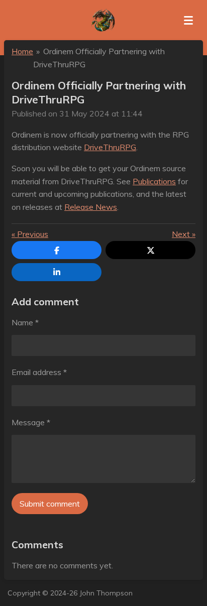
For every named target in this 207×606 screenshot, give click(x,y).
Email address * (39, 372)
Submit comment (50, 504)
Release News (90, 207)
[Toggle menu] (188, 20)
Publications (154, 181)
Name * (25, 322)
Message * (31, 422)
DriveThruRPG (110, 147)
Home (22, 51)
